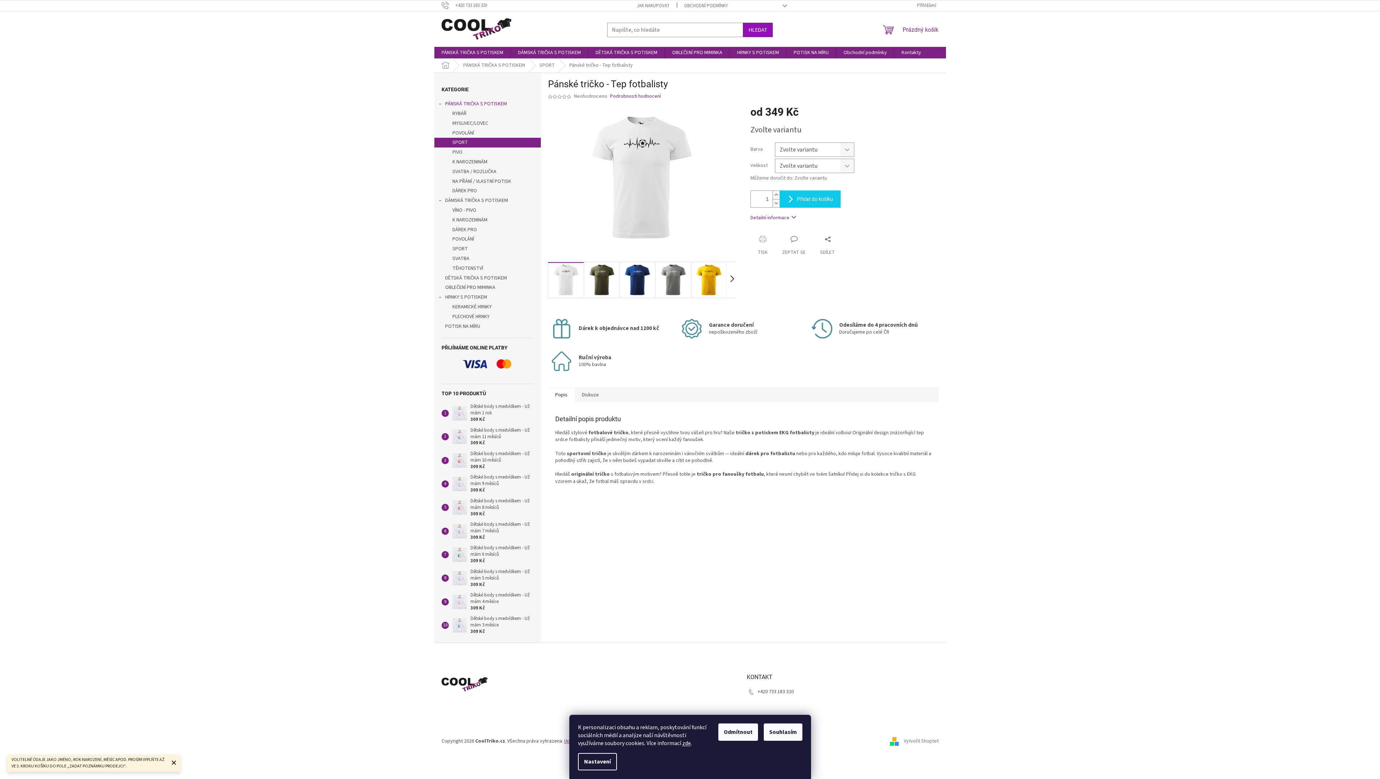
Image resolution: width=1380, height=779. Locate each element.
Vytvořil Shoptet (921, 741)
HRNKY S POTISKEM (466, 297)
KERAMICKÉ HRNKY (472, 307)
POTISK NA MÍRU (462, 326)
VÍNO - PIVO (464, 210)
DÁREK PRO (464, 190)
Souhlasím (783, 732)
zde (686, 743)
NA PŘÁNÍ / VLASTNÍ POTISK (481, 181)
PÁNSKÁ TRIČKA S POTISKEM (476, 103)
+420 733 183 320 (776, 691)
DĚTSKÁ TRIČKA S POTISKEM (476, 278)
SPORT (460, 142)
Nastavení (597, 762)
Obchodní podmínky (706, 6)
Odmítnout (738, 732)
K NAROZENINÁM (469, 162)
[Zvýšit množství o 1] (776, 195)
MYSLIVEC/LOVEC (470, 123)
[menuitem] (472, 52)
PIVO (457, 152)
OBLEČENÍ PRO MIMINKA (470, 287)
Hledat (758, 30)
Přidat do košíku (815, 199)
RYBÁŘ (459, 113)
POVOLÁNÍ (463, 133)
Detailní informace (769, 217)
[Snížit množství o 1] (776, 203)
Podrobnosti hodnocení (635, 96)
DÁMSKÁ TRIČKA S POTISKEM (476, 200)
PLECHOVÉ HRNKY (471, 316)
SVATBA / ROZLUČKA (474, 171)
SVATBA (460, 258)
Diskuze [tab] (590, 395)
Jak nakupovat (653, 6)
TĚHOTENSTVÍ (467, 268)
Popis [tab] (561, 395)
